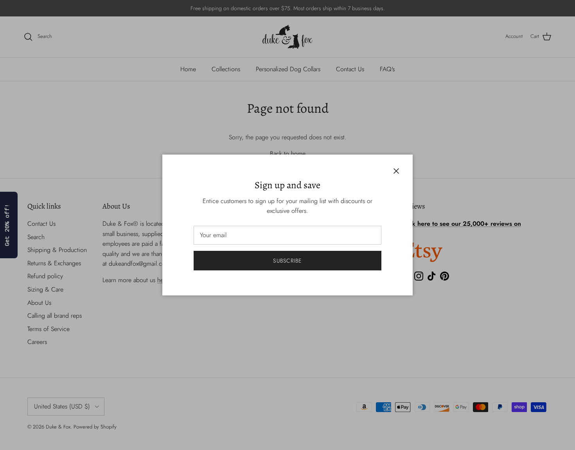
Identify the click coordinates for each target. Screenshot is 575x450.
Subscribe (287, 261)
